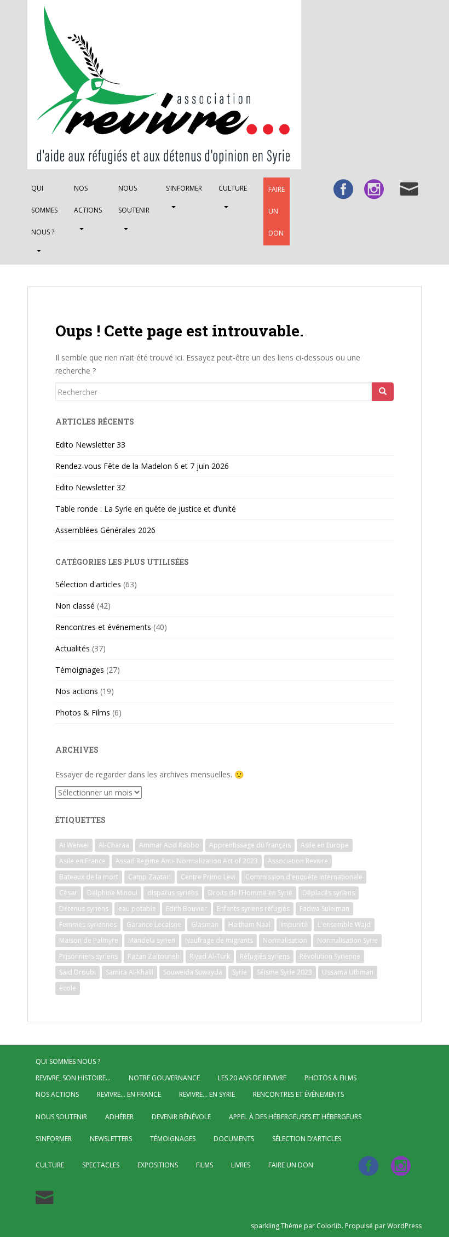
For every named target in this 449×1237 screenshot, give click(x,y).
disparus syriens (172, 892)
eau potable (137, 908)
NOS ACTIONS (88, 199)
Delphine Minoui (112, 892)
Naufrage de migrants (219, 940)
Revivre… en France (129, 1094)
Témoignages (79, 670)
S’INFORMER (184, 188)
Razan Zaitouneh (154, 956)
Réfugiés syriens (265, 956)
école (67, 988)
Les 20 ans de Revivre (252, 1078)
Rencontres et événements (103, 627)
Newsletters (111, 1138)
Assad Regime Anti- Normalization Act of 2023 (187, 861)
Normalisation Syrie (347, 940)
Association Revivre (298, 861)
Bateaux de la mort (88, 876)
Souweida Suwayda (192, 972)
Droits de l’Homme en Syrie (250, 892)
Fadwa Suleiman (324, 908)
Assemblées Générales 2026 (105, 530)
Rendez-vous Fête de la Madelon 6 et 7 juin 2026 (142, 466)
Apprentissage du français (250, 845)
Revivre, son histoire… (73, 1078)
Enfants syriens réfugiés (253, 908)
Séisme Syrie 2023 (284, 972)
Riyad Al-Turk (209, 956)
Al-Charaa (114, 845)
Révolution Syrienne (330, 956)
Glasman (204, 924)
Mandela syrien (151, 940)
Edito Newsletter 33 (90, 444)
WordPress (404, 1225)
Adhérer (119, 1116)
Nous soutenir (133, 199)
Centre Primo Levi (208, 876)
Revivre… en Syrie (207, 1094)
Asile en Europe (325, 845)
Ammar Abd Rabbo (169, 845)
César (68, 892)
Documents (234, 1138)
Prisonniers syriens (88, 956)
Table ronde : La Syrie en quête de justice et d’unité (145, 508)
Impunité (294, 924)
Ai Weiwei (74, 845)
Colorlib (329, 1225)
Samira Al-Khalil (129, 972)
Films (204, 1165)
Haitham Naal (249, 924)
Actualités (72, 648)
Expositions (157, 1165)
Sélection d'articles (88, 584)
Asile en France (82, 861)
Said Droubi (77, 972)
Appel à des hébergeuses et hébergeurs (295, 1116)
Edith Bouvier (186, 908)
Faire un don (276, 211)
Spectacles (100, 1165)
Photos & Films (82, 712)
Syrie (239, 972)
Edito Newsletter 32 (90, 487)
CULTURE (232, 188)
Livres (240, 1165)
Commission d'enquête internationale (303, 876)
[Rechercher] (383, 391)
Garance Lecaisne (153, 924)
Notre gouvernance (164, 1078)
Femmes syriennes (88, 924)
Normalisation (285, 940)
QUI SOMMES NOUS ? (44, 210)
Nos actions (76, 691)
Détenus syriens (83, 908)
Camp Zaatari (149, 876)
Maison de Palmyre (88, 940)
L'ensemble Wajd (344, 924)
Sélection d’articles (306, 1138)
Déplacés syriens (328, 892)
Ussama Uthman (347, 972)
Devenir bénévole (181, 1116)
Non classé (75, 605)
